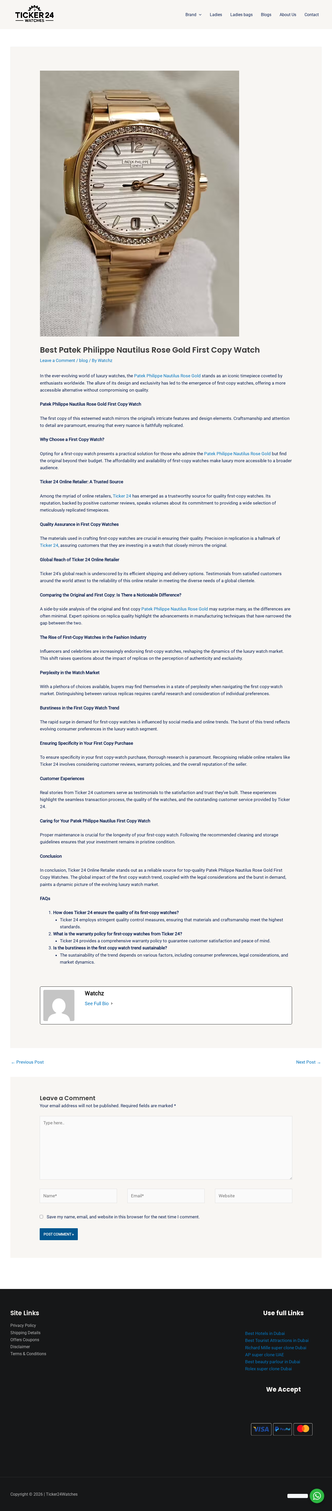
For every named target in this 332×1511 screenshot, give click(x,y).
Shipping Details (25, 1332)
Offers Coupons (24, 1339)
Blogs (266, 14)
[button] (199, 14)
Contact (312, 14)
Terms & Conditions (28, 1353)
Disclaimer (20, 1346)
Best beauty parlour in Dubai (272, 1361)
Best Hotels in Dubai (265, 1333)
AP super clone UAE (264, 1354)
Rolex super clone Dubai (268, 1368)
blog (83, 360)
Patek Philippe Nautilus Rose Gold (167, 375)
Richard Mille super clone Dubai (275, 1347)
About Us (288, 14)
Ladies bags (241, 14)
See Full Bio (97, 1003)
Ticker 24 (122, 496)
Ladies (216, 14)
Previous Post (27, 1062)
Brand (190, 14)
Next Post (308, 1062)
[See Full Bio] (112, 1003)
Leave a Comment (57, 360)
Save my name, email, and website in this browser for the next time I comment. (123, 1216)
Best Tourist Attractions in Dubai (277, 1340)
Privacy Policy (23, 1325)
